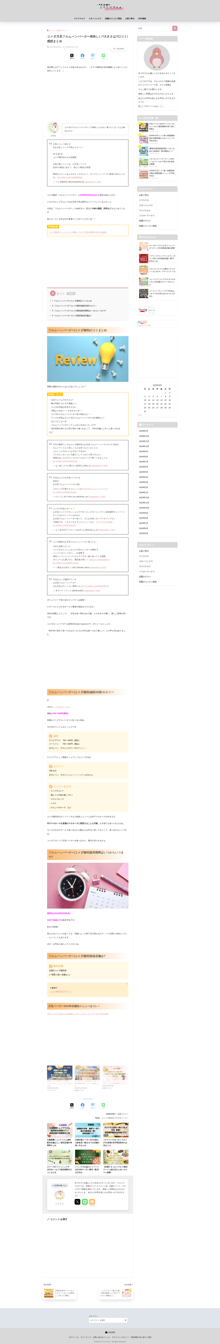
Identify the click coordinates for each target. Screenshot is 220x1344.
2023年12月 (144, 497)
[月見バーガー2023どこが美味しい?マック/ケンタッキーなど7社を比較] (59, 1073)
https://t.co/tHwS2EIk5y (99, 560)
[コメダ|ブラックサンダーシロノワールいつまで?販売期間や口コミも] (115, 1073)
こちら (161, 106)
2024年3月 (143, 482)
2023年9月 (143, 513)
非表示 (71, 293)
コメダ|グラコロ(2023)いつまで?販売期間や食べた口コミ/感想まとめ (87, 1083)
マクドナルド (79, 18)
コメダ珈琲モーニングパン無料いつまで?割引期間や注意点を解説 (78, 232)
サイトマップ (86, 1337)
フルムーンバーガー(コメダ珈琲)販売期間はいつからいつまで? (79, 311)
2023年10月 (144, 508)
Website (92, 1206)
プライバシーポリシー (120, 1337)
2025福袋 (142, 18)
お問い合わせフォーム (101, 1337)
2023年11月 (144, 503)
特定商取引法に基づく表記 (141, 1337)
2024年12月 (144, 436)
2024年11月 (144, 441)
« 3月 (139, 415)
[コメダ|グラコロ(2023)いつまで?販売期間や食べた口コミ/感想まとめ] (87, 1073)
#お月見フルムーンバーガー (96, 489)
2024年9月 (143, 451)
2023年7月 (143, 523)
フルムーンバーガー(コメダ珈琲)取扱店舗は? (72, 316)
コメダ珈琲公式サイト (60, 707)
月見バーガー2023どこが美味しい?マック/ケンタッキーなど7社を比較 (59, 1083)
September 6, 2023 (93, 182)
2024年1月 (143, 492)
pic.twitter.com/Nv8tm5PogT (97, 586)
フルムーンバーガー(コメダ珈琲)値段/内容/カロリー (74, 306)
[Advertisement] (87, 99)
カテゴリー (93, 1316)
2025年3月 (143, 431)
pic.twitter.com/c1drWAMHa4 (70, 177)
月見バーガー (122, 1118)
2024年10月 (144, 446)
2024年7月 (143, 462)
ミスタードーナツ (147, 215)
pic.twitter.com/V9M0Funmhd (65, 563)
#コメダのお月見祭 (104, 522)
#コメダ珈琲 (78, 489)
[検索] (174, 28)
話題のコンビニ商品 (113, 18)
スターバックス (95, 18)
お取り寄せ (130, 18)
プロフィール (74, 1337)
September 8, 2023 (99, 466)
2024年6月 (143, 467)
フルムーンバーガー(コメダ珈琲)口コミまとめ (72, 301)
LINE (85, 1206)
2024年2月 (143, 487)
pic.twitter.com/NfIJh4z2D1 (64, 525)
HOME (111, 1332)
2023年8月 (143, 518)
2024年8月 (143, 456)
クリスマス (144, 200)
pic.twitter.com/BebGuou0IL (65, 492)
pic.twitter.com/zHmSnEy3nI (65, 461)
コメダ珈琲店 (108, 1118)
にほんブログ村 (144, 325)
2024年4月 (143, 477)
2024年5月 (143, 472)
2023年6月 (143, 528)
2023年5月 (143, 533)
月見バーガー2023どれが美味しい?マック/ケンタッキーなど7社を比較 (77, 1014)
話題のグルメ (122, 1114)
